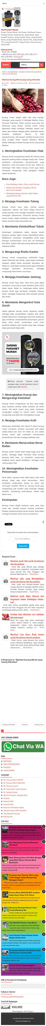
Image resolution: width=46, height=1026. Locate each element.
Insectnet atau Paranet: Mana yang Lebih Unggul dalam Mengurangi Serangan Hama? (23, 877)
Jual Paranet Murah (28, 1018)
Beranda (24, 724)
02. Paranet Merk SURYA (13, 780)
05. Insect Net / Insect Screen (14, 789)
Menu (7, 65)
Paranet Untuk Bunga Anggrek (22, 965)
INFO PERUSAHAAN (11, 764)
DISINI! (24, 387)
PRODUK (7, 767)
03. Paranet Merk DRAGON (14, 783)
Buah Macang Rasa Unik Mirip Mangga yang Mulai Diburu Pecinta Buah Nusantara (25, 860)
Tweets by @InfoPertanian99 (12, 997)
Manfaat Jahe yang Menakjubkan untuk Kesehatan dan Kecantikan (27, 580)
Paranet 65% (8, 804)
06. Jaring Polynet (10, 792)
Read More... (35, 574)
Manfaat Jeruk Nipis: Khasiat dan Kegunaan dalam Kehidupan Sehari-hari (27, 599)
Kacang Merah (35, 83)
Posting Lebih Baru (9, 724)
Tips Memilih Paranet (11, 814)
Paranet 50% (8, 801)
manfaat (4, 85)
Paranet (6, 798)
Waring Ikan (8, 817)
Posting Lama (38, 724)
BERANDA (7, 761)
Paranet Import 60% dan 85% (14, 811)
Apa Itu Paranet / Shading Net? (15, 795)
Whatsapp (17, 57)
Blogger (30, 1011)
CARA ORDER (9, 770)
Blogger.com (26, 1021)
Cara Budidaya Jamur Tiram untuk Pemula (22, 184)
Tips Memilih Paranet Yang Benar (23, 923)
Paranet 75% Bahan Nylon (13, 808)
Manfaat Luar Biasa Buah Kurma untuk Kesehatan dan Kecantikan (27, 636)
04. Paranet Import (10, 786)
